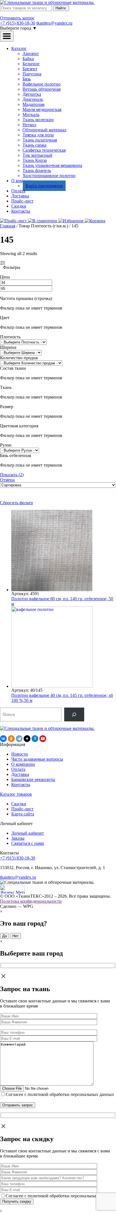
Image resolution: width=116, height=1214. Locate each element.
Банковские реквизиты (33, 779)
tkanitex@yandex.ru (54, 23)
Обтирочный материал (44, 129)
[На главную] (47, 2)
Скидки (18, 206)
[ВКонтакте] (3, 738)
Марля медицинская (42, 109)
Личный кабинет (27, 833)
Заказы (17, 838)
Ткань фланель (37, 170)
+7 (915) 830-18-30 (17, 23)
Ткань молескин (38, 119)
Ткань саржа (34, 145)
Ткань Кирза (35, 160)
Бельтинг (31, 63)
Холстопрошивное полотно (49, 175)
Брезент (30, 68)
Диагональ (33, 99)
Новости (19, 754)
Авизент (31, 53)
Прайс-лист (22, 201)
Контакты (20, 211)
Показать (12, 474)
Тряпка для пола (38, 134)
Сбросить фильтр (16, 502)
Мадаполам (33, 104)
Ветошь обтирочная (42, 89)
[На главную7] (47, 728)
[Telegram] (19, 738)
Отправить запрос (17, 18)
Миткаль (31, 114)
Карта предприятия (44, 185)
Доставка (20, 195)
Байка (28, 58)
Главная (7, 225)
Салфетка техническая (44, 150)
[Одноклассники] (11, 738)
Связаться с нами (27, 843)
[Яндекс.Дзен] (27, 738)
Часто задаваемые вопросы (37, 759)
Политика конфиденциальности (31, 901)
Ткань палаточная (40, 140)
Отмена (7, 479)
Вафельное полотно (42, 84)
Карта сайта (22, 813)
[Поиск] (74, 714)
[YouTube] (42, 738)
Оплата (18, 190)
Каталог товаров (16, 794)
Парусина (32, 73)
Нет (15, 936)
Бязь (27, 79)
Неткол (29, 124)
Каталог (19, 48)
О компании (23, 764)
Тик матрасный (37, 155)
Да (4, 936)
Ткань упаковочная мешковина (52, 165)
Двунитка (32, 94)
